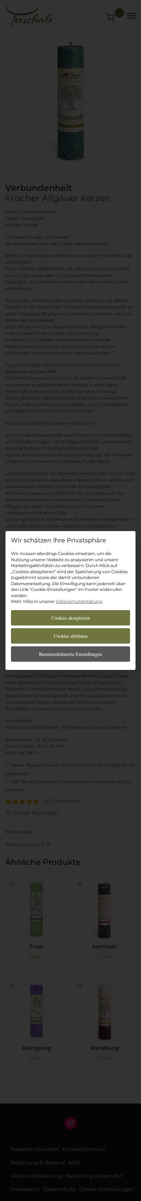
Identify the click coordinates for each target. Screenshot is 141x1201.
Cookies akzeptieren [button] (70, 618)
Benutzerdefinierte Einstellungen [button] (70, 654)
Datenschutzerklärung (79, 601)
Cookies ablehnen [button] (71, 636)
